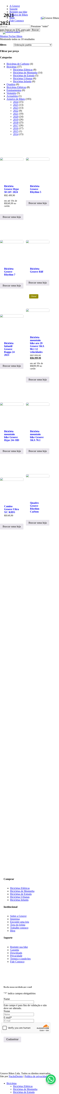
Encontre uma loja (19, 921)
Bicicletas (12, 1083)
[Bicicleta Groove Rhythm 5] (37, 160)
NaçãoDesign (16, 1076)
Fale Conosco (17, 961)
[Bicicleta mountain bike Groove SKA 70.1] (37, 405)
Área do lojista (17, 924)
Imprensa (15, 919)
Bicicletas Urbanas (20, 897)
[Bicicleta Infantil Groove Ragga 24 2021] (11, 314)
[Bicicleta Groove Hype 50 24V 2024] (11, 160)
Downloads (16, 952)
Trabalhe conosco (19, 927)
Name (7, 999)
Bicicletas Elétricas (20, 888)
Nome (7, 1011)
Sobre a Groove (18, 916)
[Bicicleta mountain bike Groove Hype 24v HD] (11, 405)
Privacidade (16, 955)
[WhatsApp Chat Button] (51, 1079)
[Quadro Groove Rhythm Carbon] (37, 476)
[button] (7, 842)
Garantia (14, 950)
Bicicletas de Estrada (21, 894)
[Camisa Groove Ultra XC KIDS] (11, 478)
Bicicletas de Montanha (22, 891)
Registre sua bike (19, 947)
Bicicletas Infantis (19, 899)
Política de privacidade (36, 1076)
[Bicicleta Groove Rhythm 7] (11, 242)
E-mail (8, 1017)
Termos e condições (20, 958)
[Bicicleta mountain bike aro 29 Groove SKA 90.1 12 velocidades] (37, 311)
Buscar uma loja (12, 217)
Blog (12, 930)
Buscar (35, 30)
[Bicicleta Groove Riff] (37, 242)
